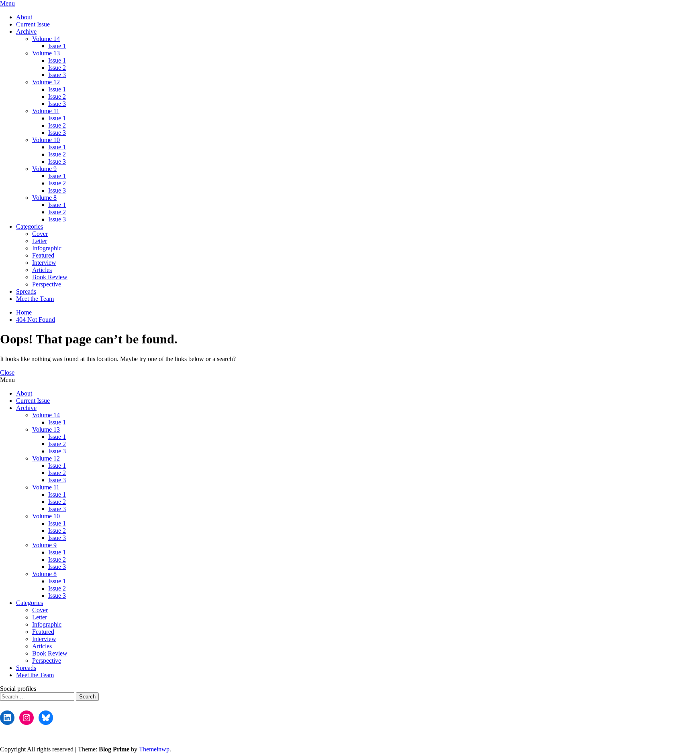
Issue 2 (57, 67)
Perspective (46, 284)
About (24, 17)
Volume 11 (45, 111)
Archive (26, 31)
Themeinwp (154, 749)
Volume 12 (46, 82)
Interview (44, 262)
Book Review (49, 277)
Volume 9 (44, 168)
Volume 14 (46, 38)
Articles (42, 269)
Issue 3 (57, 74)
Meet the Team (35, 298)
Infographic (46, 248)
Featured (43, 255)
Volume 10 (46, 139)
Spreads (26, 291)
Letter (39, 240)
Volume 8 (44, 197)
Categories (29, 226)
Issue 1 (57, 46)
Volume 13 (46, 53)
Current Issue (33, 24)
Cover (40, 233)
